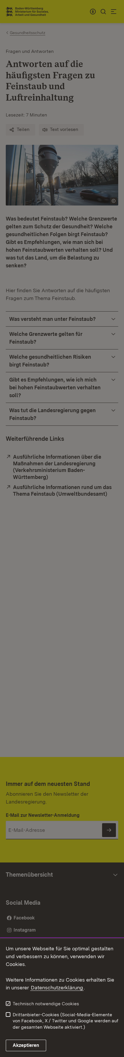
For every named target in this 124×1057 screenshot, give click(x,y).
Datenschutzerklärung (57, 987)
